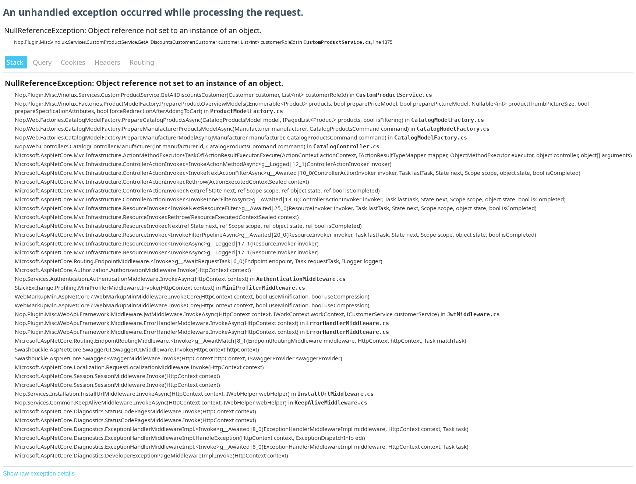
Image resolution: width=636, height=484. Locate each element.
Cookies (74, 62)
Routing (142, 62)
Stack (16, 62)
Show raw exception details (39, 473)
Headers (108, 62)
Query (43, 62)
